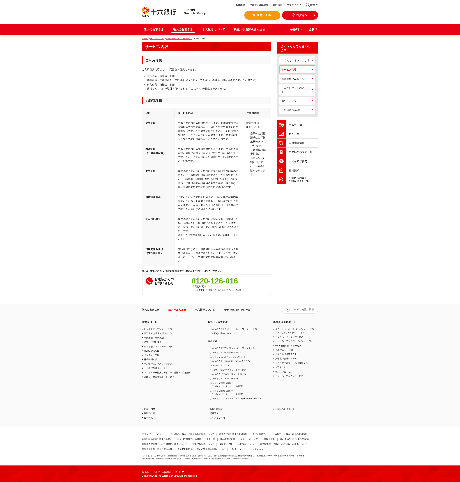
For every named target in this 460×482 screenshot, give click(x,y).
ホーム (145, 38)
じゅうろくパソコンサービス (289, 337)
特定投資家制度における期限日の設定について (164, 444)
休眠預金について (246, 444)
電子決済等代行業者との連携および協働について (283, 444)
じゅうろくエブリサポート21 (224, 378)
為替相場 (240, 5)
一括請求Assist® (291, 110)
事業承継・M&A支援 (154, 337)
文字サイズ (293, 5)
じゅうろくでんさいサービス (179, 38)
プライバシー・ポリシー (154, 434)
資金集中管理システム (286, 358)
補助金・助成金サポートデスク (159, 377)
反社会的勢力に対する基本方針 (295, 439)
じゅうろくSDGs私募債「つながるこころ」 (231, 361)
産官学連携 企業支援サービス (158, 333)
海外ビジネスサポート (220, 322)
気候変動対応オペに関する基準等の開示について (201, 449)
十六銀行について (213, 29)
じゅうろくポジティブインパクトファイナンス (232, 348)
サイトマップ (256, 449)
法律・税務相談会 (152, 342)
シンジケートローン (219, 365)
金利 (311, 29)
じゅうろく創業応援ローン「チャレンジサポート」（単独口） (227, 392)
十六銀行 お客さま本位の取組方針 (290, 434)
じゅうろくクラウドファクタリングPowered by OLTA (236, 398)
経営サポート (149, 322)
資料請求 (277, 5)
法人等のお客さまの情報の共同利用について (192, 434)
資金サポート (215, 341)
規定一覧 (210, 439)
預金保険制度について (203, 444)
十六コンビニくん (284, 371)
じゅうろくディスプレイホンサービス (293, 341)
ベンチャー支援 (151, 355)
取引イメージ (289, 100)
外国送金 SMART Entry (286, 354)
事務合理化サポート (284, 322)
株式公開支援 (150, 359)
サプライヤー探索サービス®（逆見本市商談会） (167, 372)
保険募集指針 (225, 444)
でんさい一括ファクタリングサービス (228, 370)
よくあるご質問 (217, 417)
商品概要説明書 (227, 439)
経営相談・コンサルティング (158, 346)
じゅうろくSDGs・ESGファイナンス (228, 352)
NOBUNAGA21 (151, 351)
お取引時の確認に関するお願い (157, 439)
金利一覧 (148, 417)
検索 (312, 5)
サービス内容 (289, 69)
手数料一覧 (149, 413)
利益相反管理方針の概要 (189, 439)
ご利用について (237, 449)
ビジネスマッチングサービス (158, 329)
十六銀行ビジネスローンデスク (159, 364)
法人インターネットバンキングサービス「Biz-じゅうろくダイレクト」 (294, 331)
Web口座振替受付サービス (288, 345)
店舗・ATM (149, 409)
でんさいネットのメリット (295, 89)
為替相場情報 (216, 409)
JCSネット (280, 367)
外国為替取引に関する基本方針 (157, 449)
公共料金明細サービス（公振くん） (292, 363)
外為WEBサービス (284, 350)
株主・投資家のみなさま (250, 29)
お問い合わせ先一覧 (285, 409)
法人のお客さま (183, 29)
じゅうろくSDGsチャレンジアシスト (228, 357)
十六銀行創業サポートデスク (158, 368)
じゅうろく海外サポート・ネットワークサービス (233, 329)
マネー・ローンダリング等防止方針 (257, 439)
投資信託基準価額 (259, 5)
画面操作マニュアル (293, 78)
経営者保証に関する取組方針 (233, 434)
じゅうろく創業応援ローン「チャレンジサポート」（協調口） (227, 385)
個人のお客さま (154, 29)
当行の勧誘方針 (260, 434)
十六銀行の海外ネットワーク (224, 333)
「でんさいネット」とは (295, 60)
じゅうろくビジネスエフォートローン (228, 374)
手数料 (294, 29)
